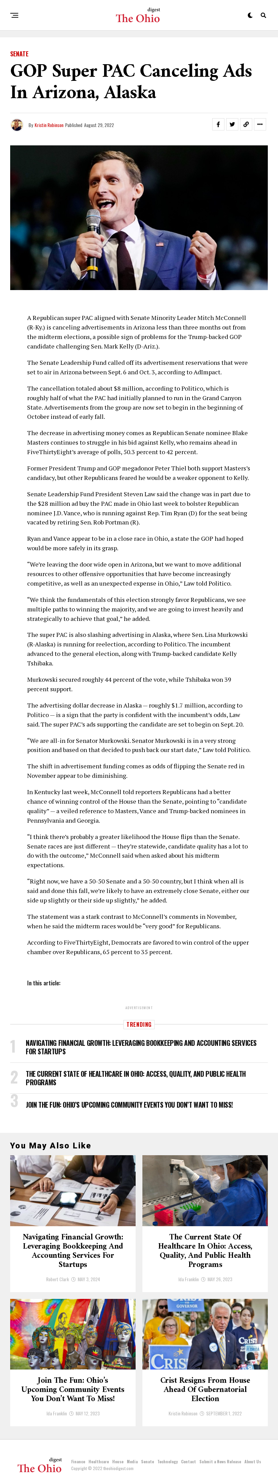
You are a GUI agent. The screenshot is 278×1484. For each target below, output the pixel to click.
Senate (147, 1461)
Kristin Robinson (49, 124)
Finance (78, 1461)
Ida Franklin (188, 1279)
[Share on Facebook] (218, 124)
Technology (167, 1461)
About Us (252, 1461)
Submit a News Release (220, 1461)
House (117, 1461)
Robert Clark (57, 1279)
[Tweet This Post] (232, 124)
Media (132, 1461)
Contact (188, 1461)
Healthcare (98, 1461)
